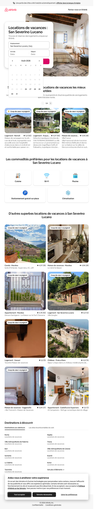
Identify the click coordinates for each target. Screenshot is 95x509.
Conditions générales (53, 505)
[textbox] (18, 54)
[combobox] (29, 46)
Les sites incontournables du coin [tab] (41, 428)
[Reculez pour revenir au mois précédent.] (12, 61)
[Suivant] (50, 103)
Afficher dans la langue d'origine (68, 3)
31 (17, 94)
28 (35, 89)
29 (39, 89)
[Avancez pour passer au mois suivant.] (39, 61)
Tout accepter (19, 495)
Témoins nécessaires (44, 495)
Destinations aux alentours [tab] (15, 428)
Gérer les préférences (69, 495)
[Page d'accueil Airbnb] (10, 9)
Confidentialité (37, 505)
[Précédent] (43, 103)
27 (30, 89)
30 (12, 94)
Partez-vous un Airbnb (77, 9)
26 (26, 89)
